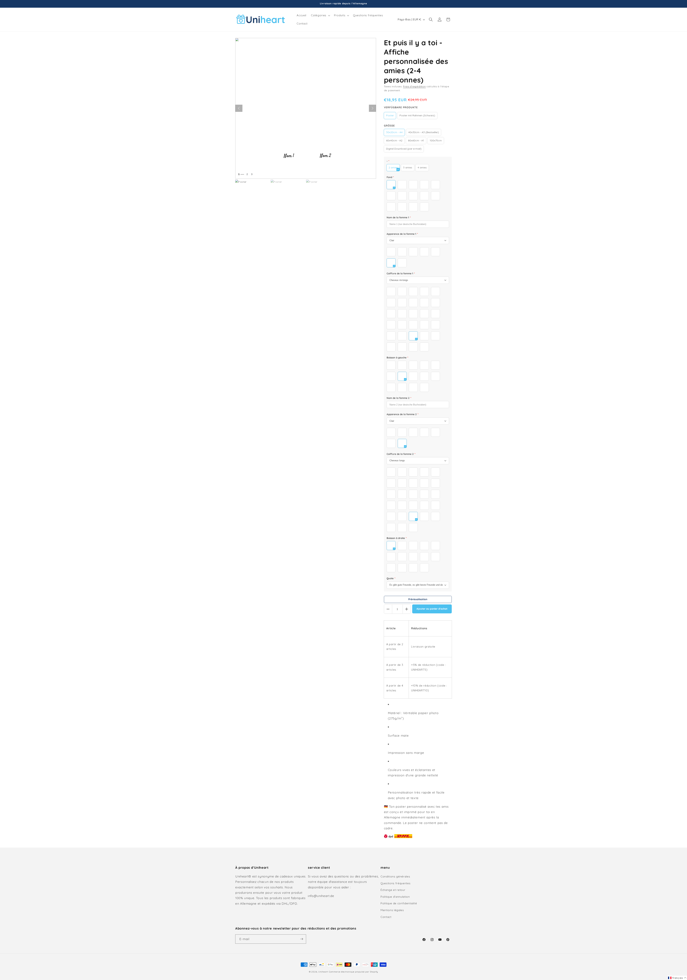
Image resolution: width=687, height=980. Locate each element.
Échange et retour (393, 890)
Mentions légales (392, 910)
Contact (386, 917)
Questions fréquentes (395, 883)
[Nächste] (372, 108)
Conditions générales (395, 876)
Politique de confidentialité (399, 903)
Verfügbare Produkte (401, 107)
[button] (320, 15)
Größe (389, 125)
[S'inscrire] (301, 939)
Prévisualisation (417, 599)
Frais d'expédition (414, 86)
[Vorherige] (238, 108)
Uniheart (323, 971)
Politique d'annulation (395, 896)
